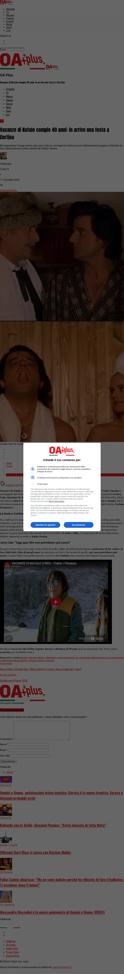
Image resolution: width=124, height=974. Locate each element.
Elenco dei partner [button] (56, 501)
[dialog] (62, 487)
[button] (62, 484)
